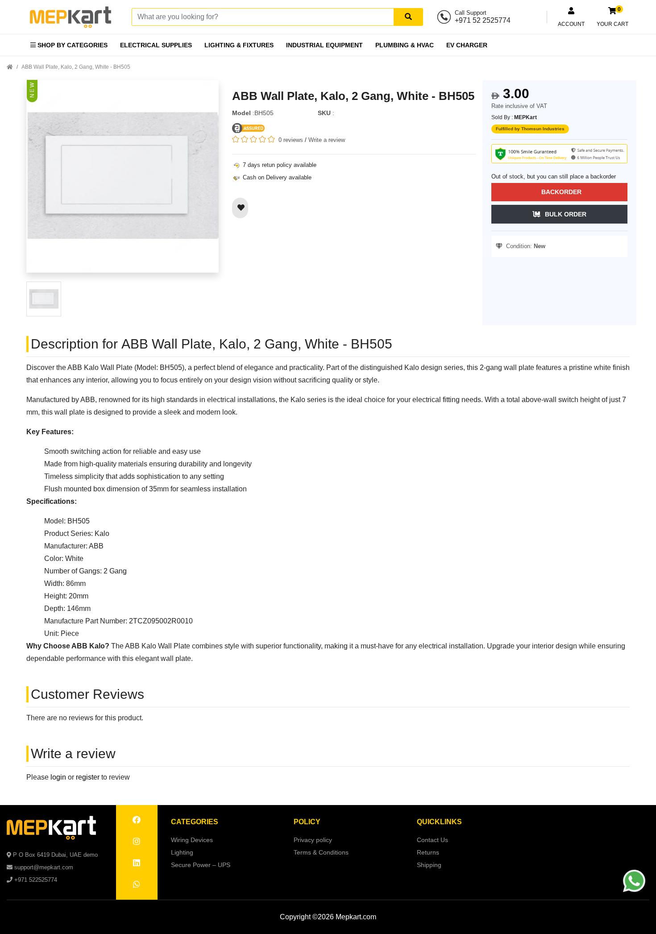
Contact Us (432, 839)
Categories (194, 822)
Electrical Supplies (156, 45)
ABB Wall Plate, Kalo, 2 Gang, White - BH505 (75, 67)
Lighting (182, 852)
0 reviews (290, 140)
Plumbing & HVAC (404, 45)
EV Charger (466, 45)
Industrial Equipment (324, 45)
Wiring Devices (192, 839)
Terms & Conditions (321, 852)
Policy (307, 822)
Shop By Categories (72, 45)
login (58, 777)
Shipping (429, 864)
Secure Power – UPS (200, 864)
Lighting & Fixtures (239, 45)
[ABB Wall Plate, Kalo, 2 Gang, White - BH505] (122, 180)
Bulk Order (565, 214)
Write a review (326, 140)
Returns (428, 852)
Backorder (561, 191)
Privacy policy (313, 839)
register (88, 777)
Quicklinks (439, 822)
